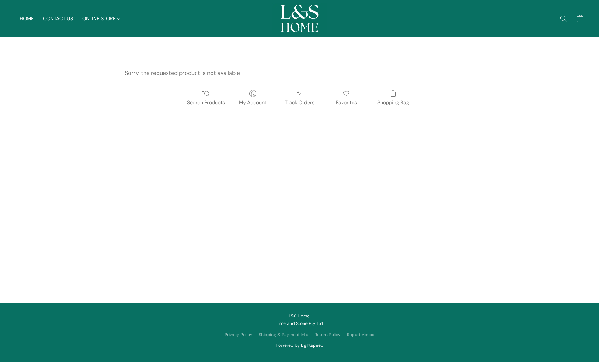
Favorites (346, 102)
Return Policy (327, 334)
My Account (252, 102)
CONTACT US (58, 18)
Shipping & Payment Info (283, 334)
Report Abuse (360, 334)
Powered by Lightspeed (300, 345)
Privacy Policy (238, 334)
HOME (27, 18)
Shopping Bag (393, 102)
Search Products (206, 102)
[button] (299, 18)
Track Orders (299, 102)
